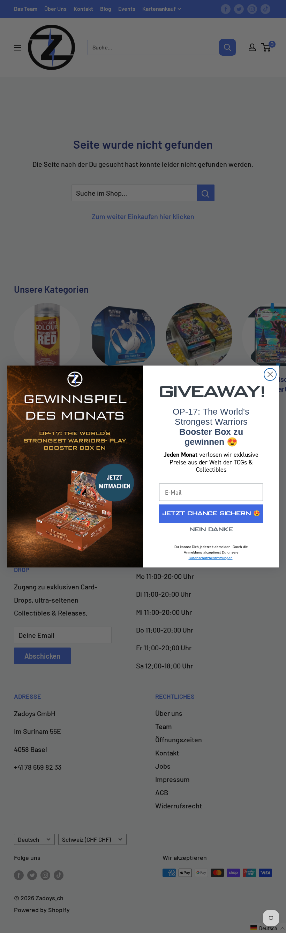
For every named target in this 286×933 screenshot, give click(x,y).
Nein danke (211, 529)
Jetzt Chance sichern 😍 (211, 513)
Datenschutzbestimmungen (211, 558)
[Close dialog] (270, 374)
